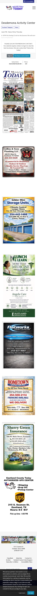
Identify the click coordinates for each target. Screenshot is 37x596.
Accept (31, 593)
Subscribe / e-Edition (12, 562)
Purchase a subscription (21, 56)
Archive (8, 560)
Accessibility (29, 1)
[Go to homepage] (14, 8)
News (16, 27)
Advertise (19, 558)
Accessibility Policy (26, 562)
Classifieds (10, 558)
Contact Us (28, 558)
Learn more (22, 593)
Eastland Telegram (7, 27)
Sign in (10, 56)
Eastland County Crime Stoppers (23, 560)
